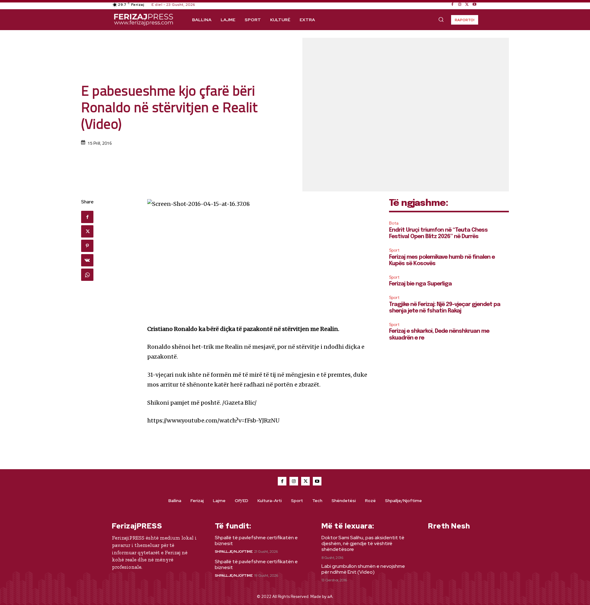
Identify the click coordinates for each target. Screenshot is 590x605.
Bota (394, 223)
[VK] (87, 260)
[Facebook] (452, 4)
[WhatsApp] (87, 275)
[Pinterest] (87, 246)
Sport (394, 250)
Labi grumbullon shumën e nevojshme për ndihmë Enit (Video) (363, 569)
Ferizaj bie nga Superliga (420, 284)
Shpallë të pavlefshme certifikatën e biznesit (256, 540)
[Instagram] (459, 4)
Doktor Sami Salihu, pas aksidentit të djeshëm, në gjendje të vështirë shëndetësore (362, 543)
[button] (441, 19)
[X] (467, 4)
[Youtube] (474, 4)
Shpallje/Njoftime (234, 551)
